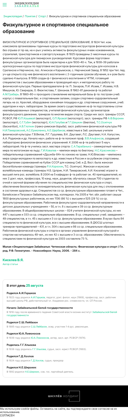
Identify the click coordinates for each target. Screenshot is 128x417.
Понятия (30, 16)
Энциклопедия (12, 16)
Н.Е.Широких (32, 371)
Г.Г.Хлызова (39, 349)
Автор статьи (10, 264)
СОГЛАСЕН (7, 415)
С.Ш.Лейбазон (39, 326)
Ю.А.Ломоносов (40, 337)
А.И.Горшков (38, 297)
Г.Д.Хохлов (37, 360)
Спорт (42, 16)
